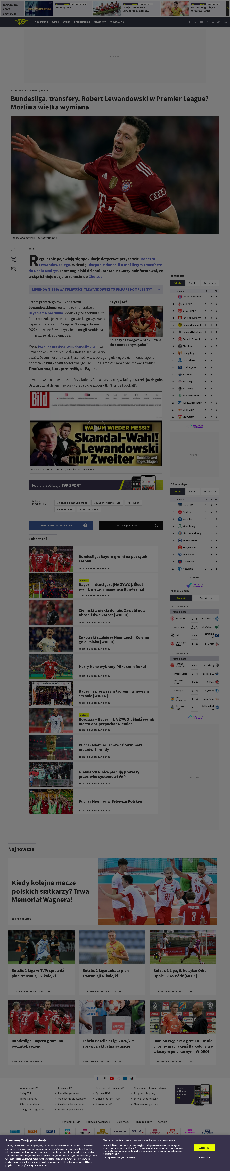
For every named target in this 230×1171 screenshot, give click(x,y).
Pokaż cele (204, 1157)
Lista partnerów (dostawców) (119, 1157)
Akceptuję (204, 1147)
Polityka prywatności (38, 1165)
